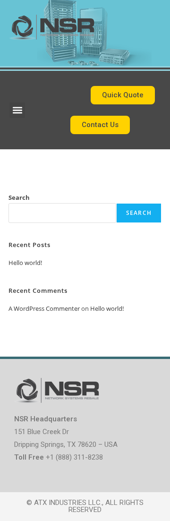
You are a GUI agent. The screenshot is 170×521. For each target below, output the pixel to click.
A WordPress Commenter (44, 308)
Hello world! (25, 262)
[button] (17, 110)
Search (19, 197)
